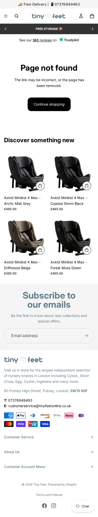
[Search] (16, 16)
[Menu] (6, 16)
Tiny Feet (39, 484)
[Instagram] (54, 506)
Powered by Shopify (62, 484)
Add (44, 185)
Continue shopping (49, 104)
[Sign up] (86, 336)
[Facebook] (44, 506)
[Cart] (91, 16)
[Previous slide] (5, 28)
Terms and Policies (49, 495)
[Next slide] (92, 28)
